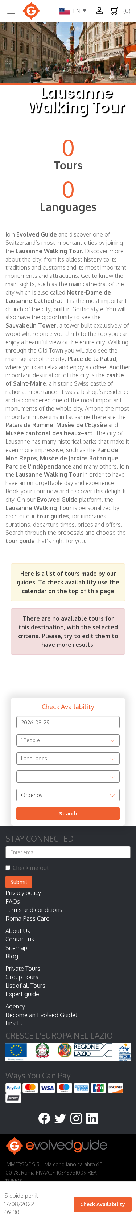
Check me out (31, 867)
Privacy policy (23, 892)
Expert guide (22, 994)
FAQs (12, 901)
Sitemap (16, 947)
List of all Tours (25, 985)
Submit (19, 882)
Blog (11, 956)
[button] (101, 10)
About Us (17, 930)
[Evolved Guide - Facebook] (46, 1119)
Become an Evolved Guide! (41, 1015)
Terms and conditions (33, 909)
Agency (15, 1006)
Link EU (15, 1023)
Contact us (19, 939)
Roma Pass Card (27, 918)
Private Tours (22, 968)
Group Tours (21, 976)
